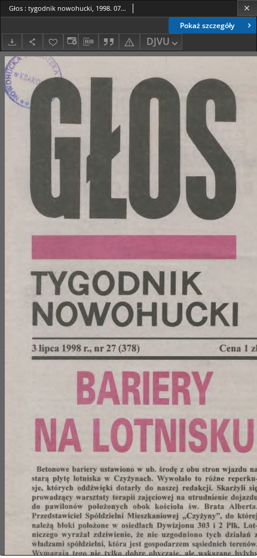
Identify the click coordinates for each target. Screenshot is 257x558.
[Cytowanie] (109, 42)
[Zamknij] (247, 8)
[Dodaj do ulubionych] (53, 42)
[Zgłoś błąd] (129, 42)
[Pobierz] (12, 42)
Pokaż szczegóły (207, 25)
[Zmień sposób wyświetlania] (70, 42)
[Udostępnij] (32, 42)
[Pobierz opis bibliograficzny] (88, 42)
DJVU (158, 41)
